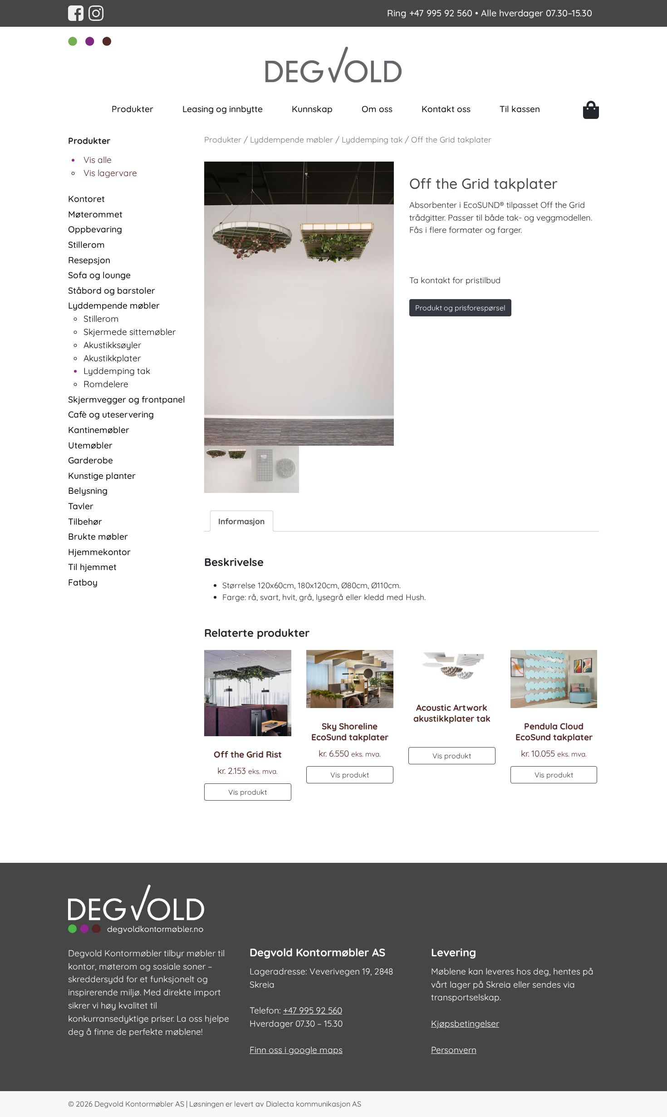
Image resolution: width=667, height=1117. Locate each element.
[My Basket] (591, 109)
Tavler (80, 506)
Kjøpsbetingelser (465, 1023)
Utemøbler (90, 445)
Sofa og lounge (99, 275)
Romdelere (105, 384)
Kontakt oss (446, 108)
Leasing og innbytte (222, 108)
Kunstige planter (102, 475)
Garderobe (90, 460)
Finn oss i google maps (296, 1049)
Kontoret (86, 198)
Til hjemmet (92, 566)
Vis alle (97, 159)
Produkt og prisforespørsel (460, 307)
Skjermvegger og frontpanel (126, 399)
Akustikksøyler (112, 345)
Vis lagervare (110, 172)
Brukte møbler (98, 536)
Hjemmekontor (99, 551)
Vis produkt (247, 792)
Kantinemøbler (98, 429)
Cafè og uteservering (111, 414)
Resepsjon (89, 260)
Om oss (377, 108)
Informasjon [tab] (241, 521)
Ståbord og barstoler (111, 290)
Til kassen (520, 108)
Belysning (88, 490)
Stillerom (86, 244)
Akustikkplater (112, 358)
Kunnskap (312, 108)
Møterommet (95, 214)
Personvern (453, 1049)
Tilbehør (85, 521)
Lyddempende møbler (114, 305)
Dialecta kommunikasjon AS (313, 1103)
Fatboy (83, 582)
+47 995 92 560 (440, 13)
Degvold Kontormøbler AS (139, 1103)
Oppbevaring (95, 229)
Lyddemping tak (116, 370)
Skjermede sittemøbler (129, 331)
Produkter (132, 108)
